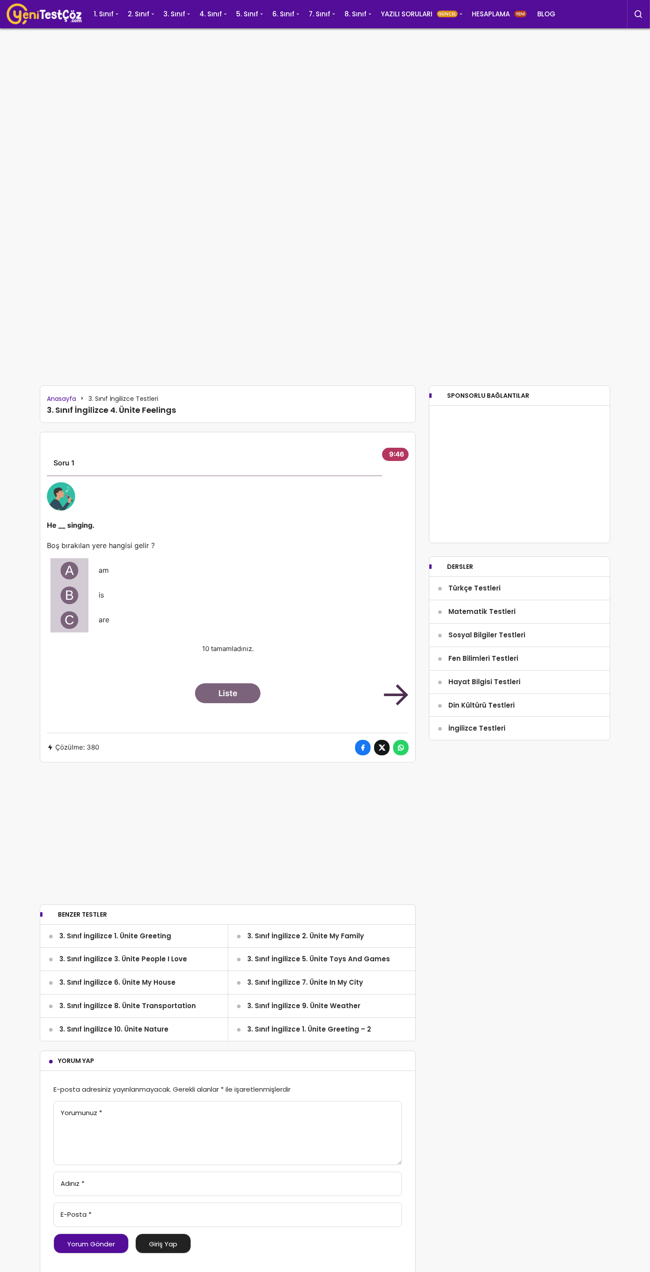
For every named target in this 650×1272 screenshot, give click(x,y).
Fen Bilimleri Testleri (483, 658)
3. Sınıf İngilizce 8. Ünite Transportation (127, 1005)
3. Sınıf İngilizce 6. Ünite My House (117, 982)
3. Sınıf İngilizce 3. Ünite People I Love (123, 959)
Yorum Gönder (91, 1244)
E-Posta (76, 1214)
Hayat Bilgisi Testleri (484, 681)
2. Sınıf (138, 14)
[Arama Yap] (638, 14)
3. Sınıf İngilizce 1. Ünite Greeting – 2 (309, 1029)
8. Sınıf (355, 14)
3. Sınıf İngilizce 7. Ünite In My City (305, 982)
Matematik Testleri (482, 611)
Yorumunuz (81, 1112)
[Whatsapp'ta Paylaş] (401, 747)
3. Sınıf (174, 14)
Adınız (72, 1183)
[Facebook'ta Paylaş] (363, 747)
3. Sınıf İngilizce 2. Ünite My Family (305, 936)
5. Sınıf (247, 14)
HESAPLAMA (498, 14)
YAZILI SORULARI (418, 14)
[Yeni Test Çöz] (44, 14)
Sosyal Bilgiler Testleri (486, 635)
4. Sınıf (210, 14)
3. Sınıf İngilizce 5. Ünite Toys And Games (318, 959)
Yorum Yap (76, 1060)
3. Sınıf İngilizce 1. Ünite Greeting (115, 936)
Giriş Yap (163, 1244)
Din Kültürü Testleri (481, 705)
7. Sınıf (319, 14)
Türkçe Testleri (474, 588)
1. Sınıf (104, 14)
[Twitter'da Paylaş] (382, 747)
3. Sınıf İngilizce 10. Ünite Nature (113, 1029)
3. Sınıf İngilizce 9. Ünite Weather (303, 1005)
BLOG (546, 14)
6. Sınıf (283, 14)
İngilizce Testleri (476, 728)
